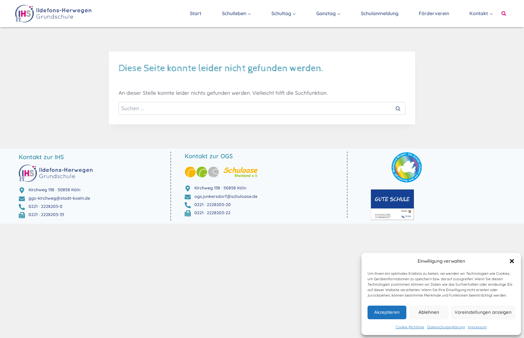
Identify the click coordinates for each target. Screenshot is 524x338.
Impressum (477, 327)
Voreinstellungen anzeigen (483, 312)
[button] (512, 261)
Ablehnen (428, 312)
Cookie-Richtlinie (410, 327)
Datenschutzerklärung (446, 327)
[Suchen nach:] (262, 108)
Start (195, 13)
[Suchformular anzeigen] (504, 13)
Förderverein (434, 13)
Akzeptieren (387, 312)
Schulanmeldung (379, 13)
